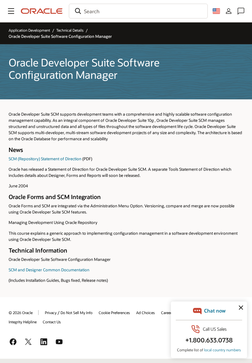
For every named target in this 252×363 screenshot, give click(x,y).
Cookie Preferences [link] (114, 312)
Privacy (51, 312)
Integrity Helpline (23, 321)
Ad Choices (145, 312)
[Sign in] (228, 11)
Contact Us (52, 321)
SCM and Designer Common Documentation (49, 269)
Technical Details (70, 30)
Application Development (29, 30)
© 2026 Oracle (21, 312)
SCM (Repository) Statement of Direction (45, 158)
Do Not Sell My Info (77, 312)
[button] (11, 11)
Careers (167, 312)
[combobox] (138, 11)
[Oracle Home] (42, 11)
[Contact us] (241, 11)
